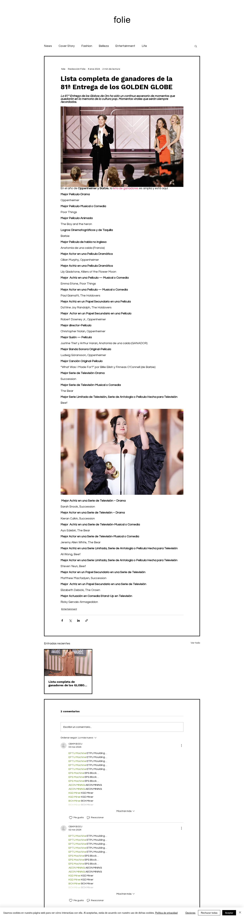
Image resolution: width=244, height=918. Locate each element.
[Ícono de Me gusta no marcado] (71, 818)
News (48, 46)
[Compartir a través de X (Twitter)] (70, 620)
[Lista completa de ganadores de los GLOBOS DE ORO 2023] (68, 663)
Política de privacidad (166, 912)
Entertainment (125, 46)
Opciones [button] (190, 912)
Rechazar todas (209, 912)
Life (144, 46)
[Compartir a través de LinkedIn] (78, 620)
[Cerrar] (240, 912)
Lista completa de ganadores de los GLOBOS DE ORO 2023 (67, 683)
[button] (195, 46)
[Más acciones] (181, 746)
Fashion (86, 46)
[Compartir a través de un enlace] (86, 620)
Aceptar (229, 912)
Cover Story (67, 46)
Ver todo (195, 643)
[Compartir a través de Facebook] (62, 620)
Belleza (104, 46)
